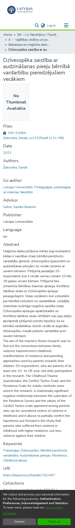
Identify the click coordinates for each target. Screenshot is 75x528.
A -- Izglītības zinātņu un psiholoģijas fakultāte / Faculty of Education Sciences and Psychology (29, 39)
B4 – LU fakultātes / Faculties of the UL (38, 34)
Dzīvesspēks (29, 450)
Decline (20, 522)
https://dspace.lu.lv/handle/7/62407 (29, 475)
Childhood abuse (15, 460)
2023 (7, 152)
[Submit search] (36, 25)
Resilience (59, 455)
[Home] (20, 10)
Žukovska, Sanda (15, 167)
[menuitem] (42, 25)
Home (7, 34)
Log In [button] (51, 25)
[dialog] (37, 509)
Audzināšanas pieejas (35, 455)
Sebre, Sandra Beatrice (19, 207)
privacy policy (53, 508)
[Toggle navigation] (66, 26)
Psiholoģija (11, 450)
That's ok (54, 522)
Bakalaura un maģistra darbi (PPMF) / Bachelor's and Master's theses (29, 44)
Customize (9, 513)
